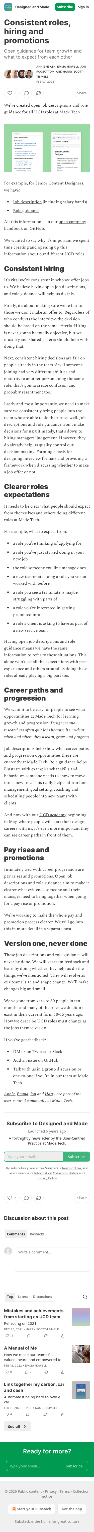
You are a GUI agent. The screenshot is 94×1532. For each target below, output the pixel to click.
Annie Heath (45, 66)
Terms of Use (71, 1168)
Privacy (51, 1491)
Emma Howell (68, 66)
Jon (33, 1094)
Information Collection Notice (56, 1173)
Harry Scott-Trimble (42, 1329)
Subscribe (65, 7)
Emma (22, 1094)
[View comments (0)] (27, 93)
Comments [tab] (16, 1234)
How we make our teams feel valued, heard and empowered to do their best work (32, 1357)
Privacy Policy (47, 1178)
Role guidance (26, 210)
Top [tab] (10, 1296)
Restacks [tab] (37, 1234)
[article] (47, 1323)
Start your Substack (34, 1508)
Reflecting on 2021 (20, 1323)
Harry (50, 1094)
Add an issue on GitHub (35, 1060)
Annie (9, 1094)
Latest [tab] (23, 1296)
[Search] (85, 1297)
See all (14, 1426)
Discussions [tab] (42, 1296)
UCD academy (52, 815)
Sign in (83, 7)
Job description (27, 202)
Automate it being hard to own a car (32, 1399)
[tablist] (25, 1234)
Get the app (72, 1508)
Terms (65, 1491)
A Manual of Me (20, 1348)
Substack (22, 1521)
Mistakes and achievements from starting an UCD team (34, 1313)
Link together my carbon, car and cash (34, 1387)
